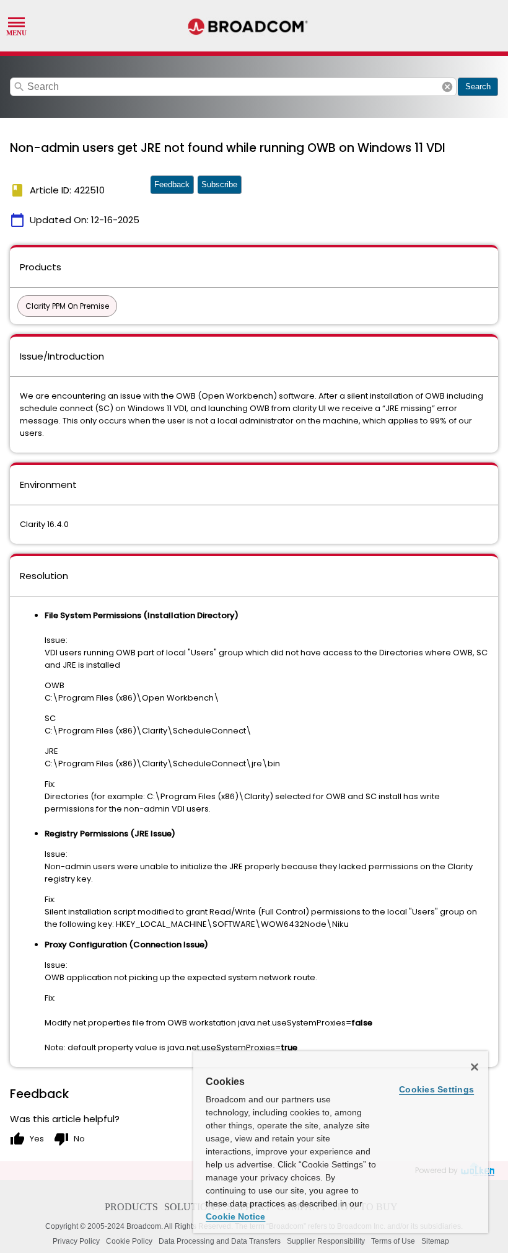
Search (478, 86)
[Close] (474, 1067)
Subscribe (219, 184)
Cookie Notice (235, 1216)
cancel (447, 87)
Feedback (172, 184)
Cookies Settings (436, 1089)
